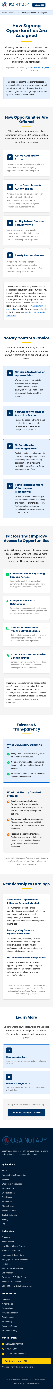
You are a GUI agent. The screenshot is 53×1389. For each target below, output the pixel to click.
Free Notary (7, 1197)
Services (5, 1179)
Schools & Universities (11, 1282)
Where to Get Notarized (12, 1184)
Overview (6, 1237)
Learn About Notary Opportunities (26, 1112)
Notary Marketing (9, 1330)
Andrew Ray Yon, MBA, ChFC (38, 68)
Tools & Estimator (9, 1215)
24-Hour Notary (8, 1193)
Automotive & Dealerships (13, 1268)
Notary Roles (7, 1304)
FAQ (4, 1224)
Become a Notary (9, 1326)
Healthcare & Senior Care (13, 1255)
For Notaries (14, 13)
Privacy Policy (19, 1384)
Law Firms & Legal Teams (13, 1246)
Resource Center (9, 1210)
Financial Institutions (11, 1250)
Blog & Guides (8, 1206)
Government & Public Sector (14, 1277)
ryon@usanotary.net (14, 1344)
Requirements (8, 1317)
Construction (7, 1273)
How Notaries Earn (10, 1313)
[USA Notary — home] (15, 5)
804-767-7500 (11, 1349)
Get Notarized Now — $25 (16, 1361)
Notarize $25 (39, 5)
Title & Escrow (8, 1242)
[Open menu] (48, 5)
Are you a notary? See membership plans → (18, 1367)
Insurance (6, 1264)
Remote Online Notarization (14, 1175)
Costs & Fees (7, 1308)
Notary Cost (7, 1202)
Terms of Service (33, 1384)
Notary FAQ (7, 1322)
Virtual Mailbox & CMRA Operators (17, 1286)
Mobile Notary (8, 1188)
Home (4, 13)
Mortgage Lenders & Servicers (15, 1259)
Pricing (5, 1219)
